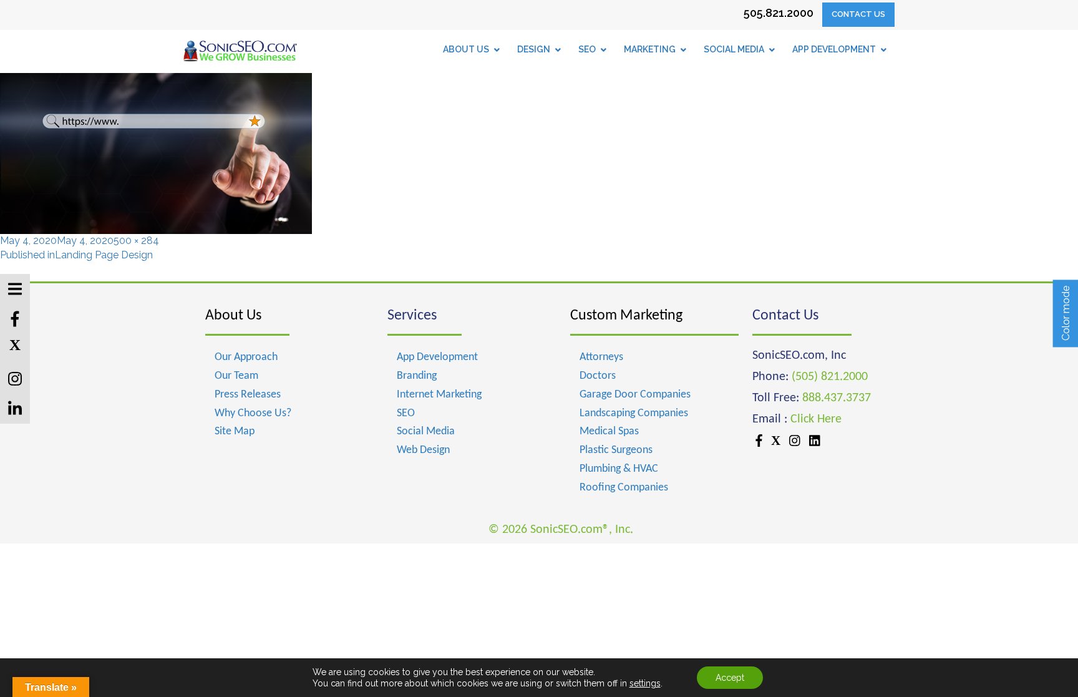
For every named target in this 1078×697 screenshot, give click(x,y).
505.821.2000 (778, 12)
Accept (730, 678)
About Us (233, 315)
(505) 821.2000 (830, 377)
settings (645, 683)
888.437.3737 (836, 398)
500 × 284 (136, 240)
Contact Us (858, 14)
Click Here (816, 419)
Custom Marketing (626, 315)
